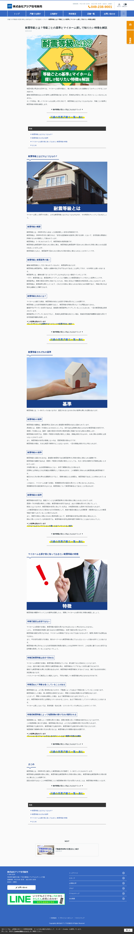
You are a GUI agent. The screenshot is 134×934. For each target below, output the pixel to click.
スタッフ (72, 878)
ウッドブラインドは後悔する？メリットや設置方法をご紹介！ (50, 324)
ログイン (119, 6)
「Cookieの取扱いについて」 (21, 931)
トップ (17, 14)
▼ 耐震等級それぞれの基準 (39, 138)
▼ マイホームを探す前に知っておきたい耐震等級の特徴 (48, 141)
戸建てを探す (35, 14)
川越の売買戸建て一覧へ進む (67, 117)
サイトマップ (80, 918)
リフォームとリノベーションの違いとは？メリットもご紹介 (49, 526)
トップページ (73, 873)
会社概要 (72, 898)
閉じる (128, 930)
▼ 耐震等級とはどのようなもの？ (41, 134)
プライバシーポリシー (66, 918)
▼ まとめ (33, 145)
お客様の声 (72, 883)
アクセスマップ (74, 893)
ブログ (71, 888)
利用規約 (54, 918)
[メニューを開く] (124, 13)
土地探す (54, 14)
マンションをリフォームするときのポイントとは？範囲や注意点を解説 (54, 736)
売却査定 (72, 14)
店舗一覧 (91, 14)
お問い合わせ (109, 14)
